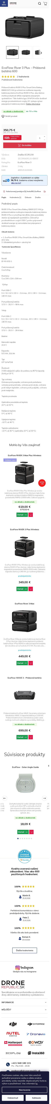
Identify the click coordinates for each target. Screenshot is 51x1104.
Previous (4, 798)
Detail (21, 832)
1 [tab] (18, 838)
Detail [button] (20, 514)
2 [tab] (20, 838)
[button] (24, 515)
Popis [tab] (4, 197)
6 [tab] (29, 838)
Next (44, 798)
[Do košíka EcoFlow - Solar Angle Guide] (31, 832)
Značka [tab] (38, 197)
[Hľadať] (39, 3)
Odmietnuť (13, 1098)
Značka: (26, 154)
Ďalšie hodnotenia (24, 950)
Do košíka (26, 145)
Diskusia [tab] (28, 197)
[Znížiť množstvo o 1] (44, 139)
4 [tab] (24, 838)
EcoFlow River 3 (24, 162)
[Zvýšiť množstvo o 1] (44, 136)
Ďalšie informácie (33, 104)
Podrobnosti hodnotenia (12, 80)
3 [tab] (22, 838)
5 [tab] (26, 838)
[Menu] (4, 3)
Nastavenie (24, 1090)
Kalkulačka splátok (15, 137)
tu (37, 1083)
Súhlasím (36, 1098)
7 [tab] (31, 838)
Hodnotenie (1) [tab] (15, 197)
